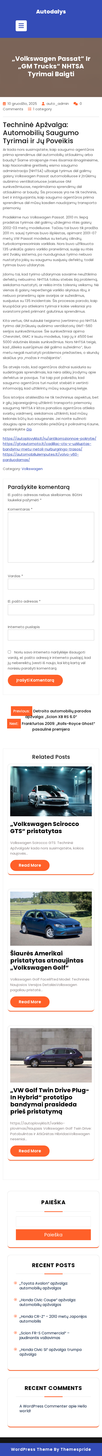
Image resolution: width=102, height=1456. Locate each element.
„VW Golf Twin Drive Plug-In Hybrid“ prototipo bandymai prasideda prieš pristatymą (49, 1101)
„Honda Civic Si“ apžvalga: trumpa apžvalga (50, 1352)
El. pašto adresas (24, 601)
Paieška (53, 1202)
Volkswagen (32, 468)
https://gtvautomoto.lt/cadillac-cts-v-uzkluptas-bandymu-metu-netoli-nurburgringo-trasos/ (47, 446)
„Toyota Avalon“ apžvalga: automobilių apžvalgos (43, 1286)
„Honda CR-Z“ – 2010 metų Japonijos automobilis (53, 1319)
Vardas (15, 575)
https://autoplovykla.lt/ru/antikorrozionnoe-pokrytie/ (49, 438)
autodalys (51, 11)
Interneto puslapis (24, 626)
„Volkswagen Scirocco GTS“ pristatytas (44, 827)
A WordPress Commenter (43, 1406)
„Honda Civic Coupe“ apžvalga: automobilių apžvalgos (47, 1302)
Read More (30, 865)
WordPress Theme (32, 1449)
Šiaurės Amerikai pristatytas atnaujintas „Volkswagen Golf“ (46, 960)
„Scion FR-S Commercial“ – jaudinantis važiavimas (44, 1335)
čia (29, 429)
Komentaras (20, 509)
